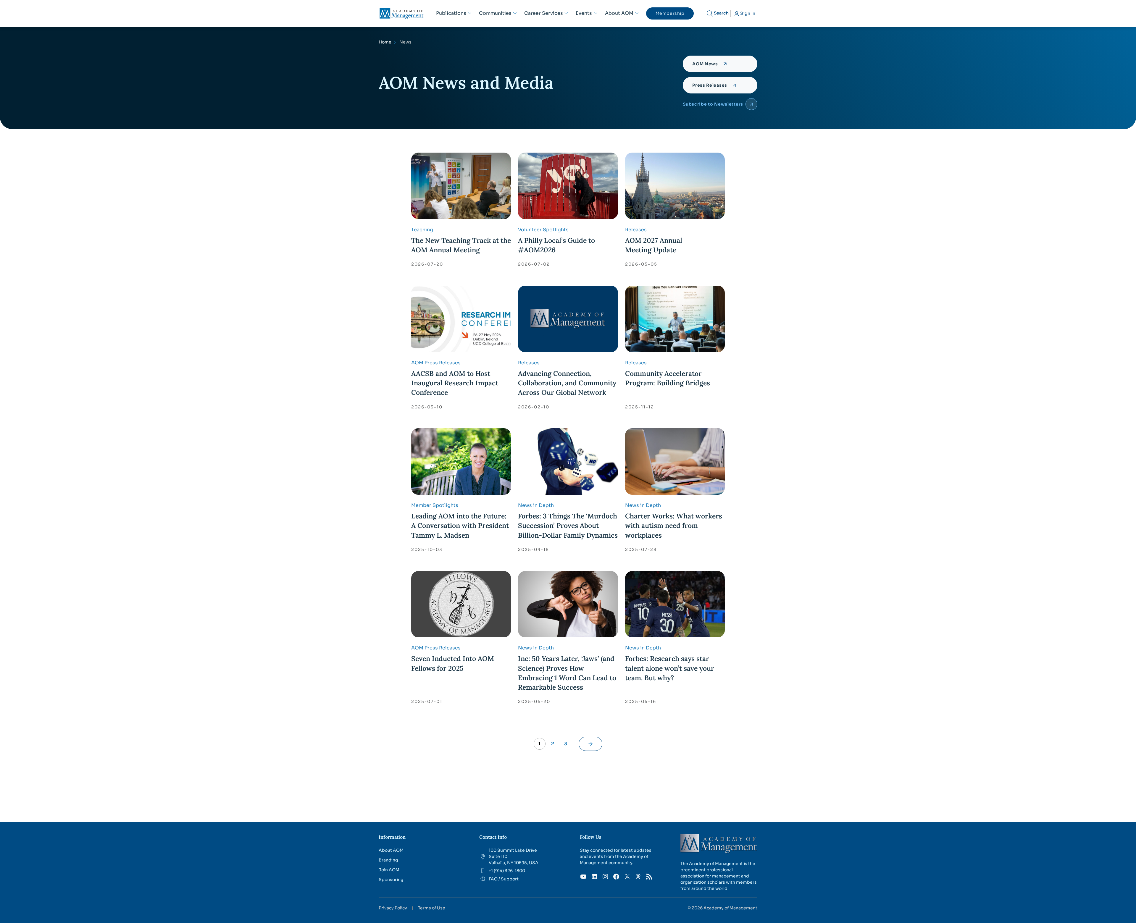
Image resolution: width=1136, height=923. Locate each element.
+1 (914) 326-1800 (507, 870)
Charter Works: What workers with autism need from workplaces (673, 525)
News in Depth (536, 505)
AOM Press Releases (436, 363)
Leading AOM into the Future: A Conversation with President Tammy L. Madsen (460, 525)
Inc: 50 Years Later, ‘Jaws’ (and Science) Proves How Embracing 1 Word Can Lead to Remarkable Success (567, 672)
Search (721, 13)
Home (385, 42)
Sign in (748, 13)
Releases (636, 230)
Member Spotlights (434, 505)
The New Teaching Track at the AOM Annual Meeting (461, 245)
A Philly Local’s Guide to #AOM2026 (556, 245)
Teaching (422, 230)
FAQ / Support (504, 879)
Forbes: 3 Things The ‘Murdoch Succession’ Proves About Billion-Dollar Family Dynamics (568, 525)
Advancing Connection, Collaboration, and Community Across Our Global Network (567, 383)
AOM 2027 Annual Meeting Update (653, 245)
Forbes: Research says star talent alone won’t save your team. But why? (669, 668)
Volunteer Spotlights (543, 230)
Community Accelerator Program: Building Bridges (667, 378)
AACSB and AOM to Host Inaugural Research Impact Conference (454, 383)
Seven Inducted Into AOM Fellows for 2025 (452, 663)
